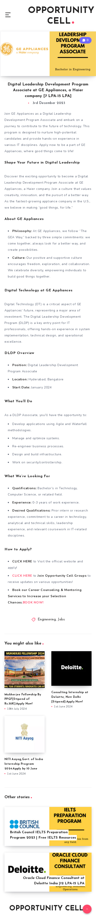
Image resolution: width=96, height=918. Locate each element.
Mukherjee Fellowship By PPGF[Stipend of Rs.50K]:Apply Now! (22, 699)
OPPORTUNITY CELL (61, 16)
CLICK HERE (22, 576)
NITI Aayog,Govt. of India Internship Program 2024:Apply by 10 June (23, 764)
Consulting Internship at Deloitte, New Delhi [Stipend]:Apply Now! (69, 697)
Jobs (61, 619)
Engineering (47, 619)
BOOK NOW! (33, 602)
